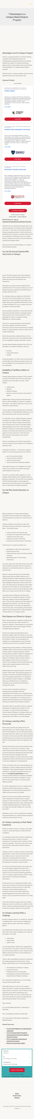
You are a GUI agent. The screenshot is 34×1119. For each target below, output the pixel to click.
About (17, 1093)
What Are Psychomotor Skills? (16, 1043)
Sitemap (17, 1098)
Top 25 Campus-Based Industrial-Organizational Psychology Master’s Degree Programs (18, 1035)
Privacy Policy (17, 1095)
